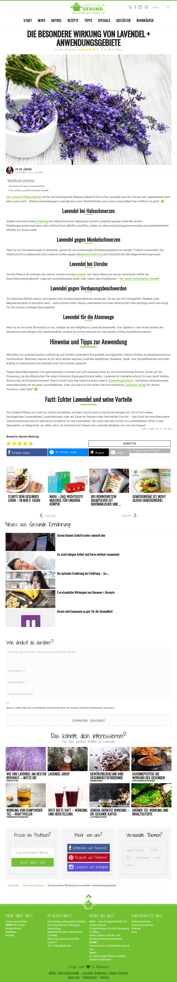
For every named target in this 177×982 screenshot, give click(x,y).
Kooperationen (14, 928)
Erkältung (41, 221)
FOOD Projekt (15, 925)
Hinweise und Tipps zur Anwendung (26, 186)
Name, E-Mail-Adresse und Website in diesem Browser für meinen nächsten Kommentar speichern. (60, 707)
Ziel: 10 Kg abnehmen (59, 945)
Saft (157, 858)
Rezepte (73, 20)
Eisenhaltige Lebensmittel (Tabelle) (67, 921)
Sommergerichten (121, 380)
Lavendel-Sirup (135, 385)
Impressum (74, 977)
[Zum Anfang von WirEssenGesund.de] (88, 897)
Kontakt (10, 935)
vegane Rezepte (135, 850)
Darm (92, 952)
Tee (128, 858)
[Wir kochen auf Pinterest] (147, 7)
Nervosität (78, 274)
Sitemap (136, 928)
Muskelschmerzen (89, 254)
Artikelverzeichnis (141, 921)
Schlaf (93, 942)
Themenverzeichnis (142, 925)
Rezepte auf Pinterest (91, 857)
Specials (104, 20)
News (41, 20)
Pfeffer (154, 850)
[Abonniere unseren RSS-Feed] (131, 7)
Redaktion (11, 932)
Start (28, 20)
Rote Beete (142, 858)
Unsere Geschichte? (16, 921)
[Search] (168, 7)
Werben (104, 977)
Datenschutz (90, 977)
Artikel (56, 20)
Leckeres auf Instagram (91, 867)
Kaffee (130, 865)
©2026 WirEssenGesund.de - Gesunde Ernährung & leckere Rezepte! (88, 973)
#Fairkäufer (145, 20)
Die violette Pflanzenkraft (24, 197)
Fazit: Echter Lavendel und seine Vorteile (28, 190)
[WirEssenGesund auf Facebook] (136, 7)
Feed (134, 932)
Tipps (88, 20)
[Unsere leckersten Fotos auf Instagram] (141, 7)
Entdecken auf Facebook (90, 848)
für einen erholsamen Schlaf (139, 278)
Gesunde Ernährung (65, 49)
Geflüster (123, 20)
